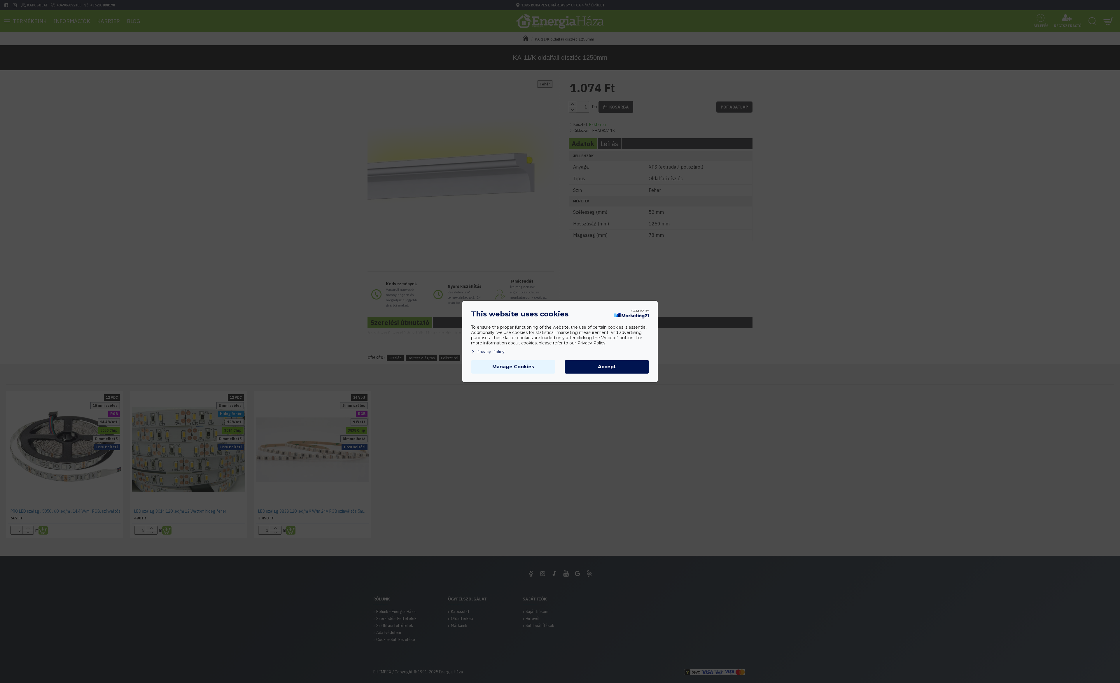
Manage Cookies (513, 366)
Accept (607, 366)
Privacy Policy (490, 351)
